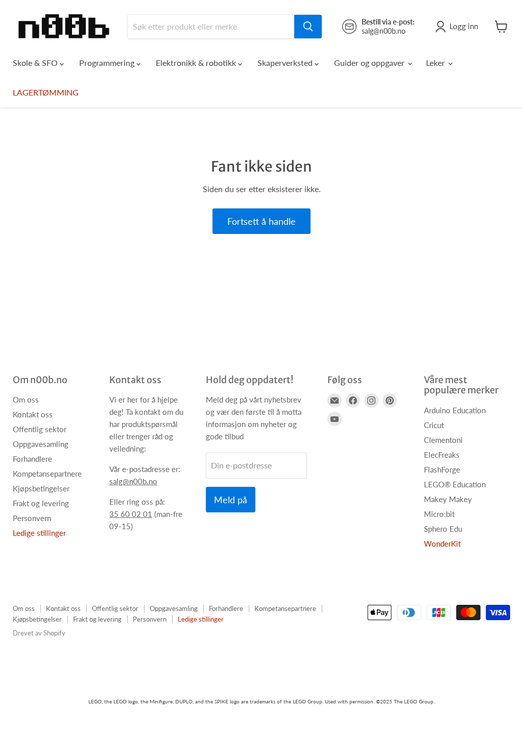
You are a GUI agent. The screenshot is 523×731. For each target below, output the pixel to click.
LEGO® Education (455, 484)
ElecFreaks (442, 454)
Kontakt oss (33, 414)
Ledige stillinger (39, 532)
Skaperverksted (286, 62)
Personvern (32, 518)
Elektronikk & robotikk (197, 62)
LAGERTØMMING (46, 92)
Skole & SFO (36, 62)
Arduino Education (455, 410)
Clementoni (443, 439)
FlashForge (442, 469)
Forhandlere (32, 458)
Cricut (434, 425)
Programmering (107, 62)
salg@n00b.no (133, 481)
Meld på (230, 499)
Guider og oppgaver (370, 62)
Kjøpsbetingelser (41, 488)
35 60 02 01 (130, 513)
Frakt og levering (41, 503)
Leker (436, 62)
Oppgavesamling (40, 444)
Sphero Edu (443, 528)
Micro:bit (439, 513)
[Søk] (308, 26)
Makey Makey (448, 499)
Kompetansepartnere (47, 473)
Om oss (26, 399)
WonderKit (442, 543)
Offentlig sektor (39, 429)
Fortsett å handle (261, 221)
